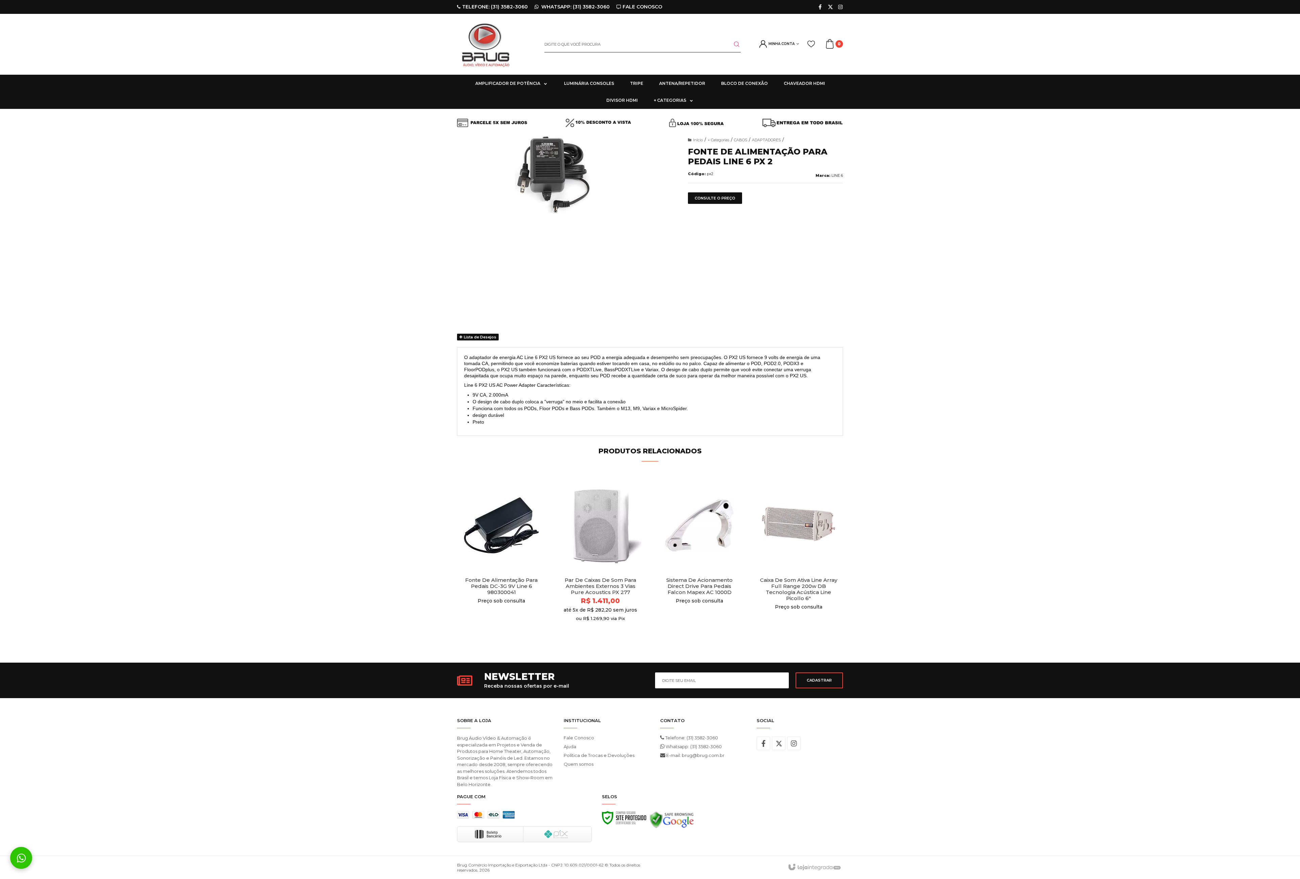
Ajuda (570, 746)
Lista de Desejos (479, 337)
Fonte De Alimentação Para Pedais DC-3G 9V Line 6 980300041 (501, 586)
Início (698, 140)
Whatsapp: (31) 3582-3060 (693, 746)
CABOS (740, 140)
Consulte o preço (715, 198)
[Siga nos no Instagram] (840, 6)
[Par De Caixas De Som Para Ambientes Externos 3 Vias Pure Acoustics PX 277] (601, 560)
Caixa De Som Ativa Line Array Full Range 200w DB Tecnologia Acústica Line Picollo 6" (798, 589)
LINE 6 (837, 175)
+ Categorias (718, 140)
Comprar (501, 634)
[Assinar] (819, 680)
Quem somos (578, 764)
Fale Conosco (579, 737)
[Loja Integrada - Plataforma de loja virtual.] (814, 867)
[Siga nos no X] (830, 7)
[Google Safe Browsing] (672, 821)
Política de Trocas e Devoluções (599, 755)
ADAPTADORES (766, 140)
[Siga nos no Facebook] (820, 6)
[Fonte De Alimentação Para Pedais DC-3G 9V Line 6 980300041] (501, 560)
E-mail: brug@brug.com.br (694, 755)
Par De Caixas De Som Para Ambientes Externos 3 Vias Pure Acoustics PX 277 (600, 586)
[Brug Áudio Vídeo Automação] (495, 44)
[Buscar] (732, 44)
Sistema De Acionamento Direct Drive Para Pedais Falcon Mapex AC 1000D (699, 586)
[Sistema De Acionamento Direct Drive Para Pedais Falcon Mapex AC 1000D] (699, 560)
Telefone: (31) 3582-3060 (691, 737)
